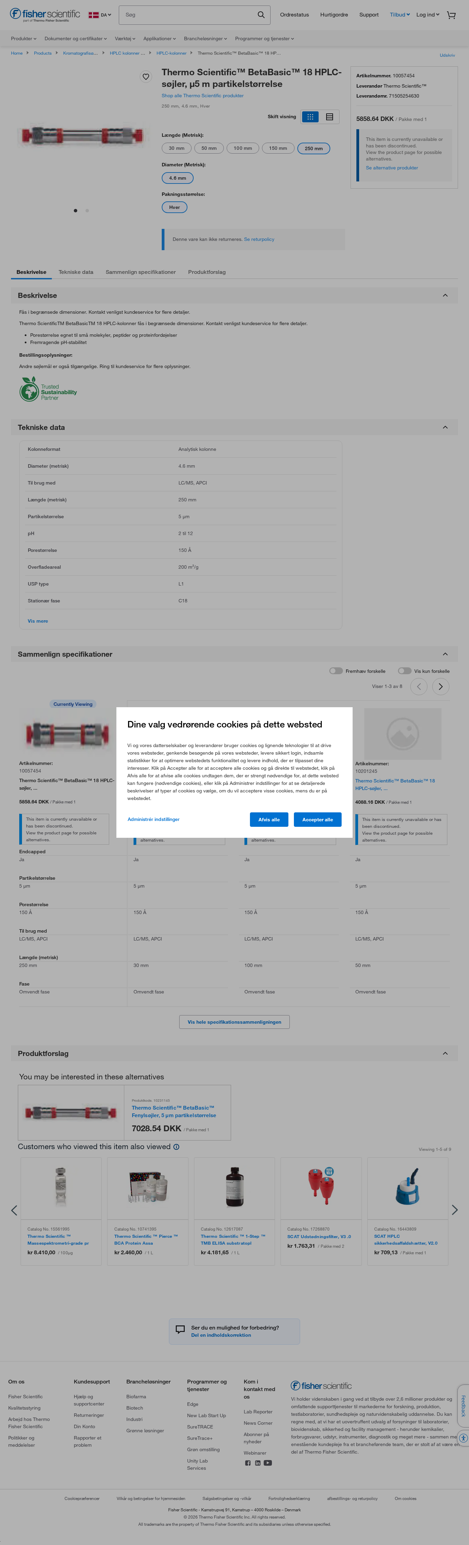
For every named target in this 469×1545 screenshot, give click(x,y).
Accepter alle (317, 819)
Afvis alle (269, 819)
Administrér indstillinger (154, 819)
